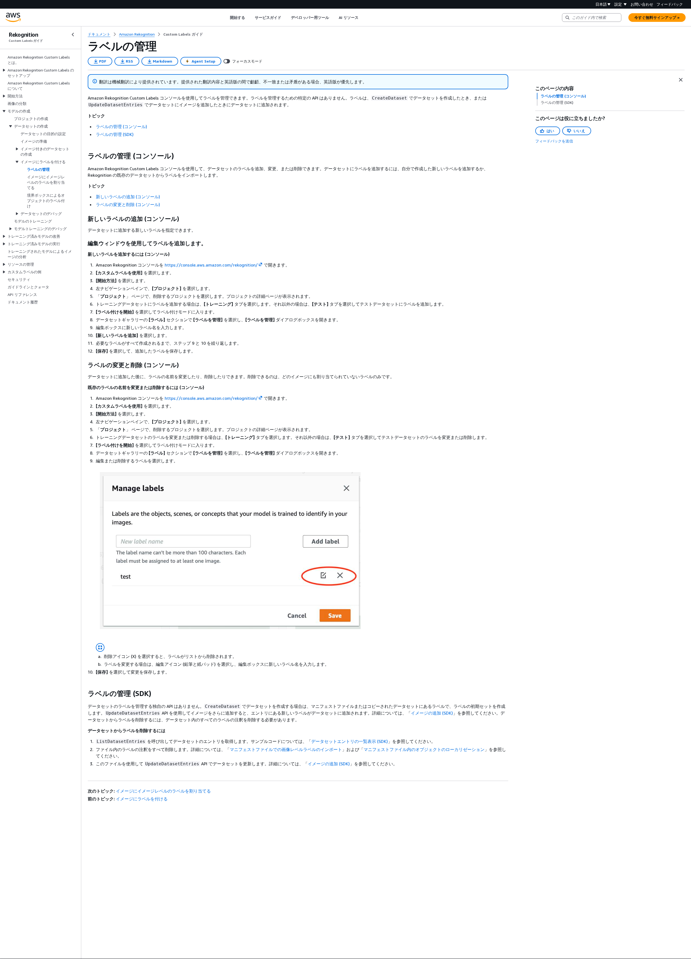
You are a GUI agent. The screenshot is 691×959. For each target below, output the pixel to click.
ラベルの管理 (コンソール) (121, 126)
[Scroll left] (225, 17)
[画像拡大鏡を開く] (100, 647)
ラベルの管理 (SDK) (115, 134)
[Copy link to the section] (83, 156)
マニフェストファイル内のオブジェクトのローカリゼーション (424, 749)
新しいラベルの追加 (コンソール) (128, 196)
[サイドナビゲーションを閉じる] (73, 34)
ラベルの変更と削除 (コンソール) (128, 204)
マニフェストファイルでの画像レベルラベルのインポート (286, 749)
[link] (183, 34)
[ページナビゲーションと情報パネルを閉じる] (681, 80)
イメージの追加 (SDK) (432, 713)
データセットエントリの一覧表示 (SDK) (349, 741)
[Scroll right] (362, 17)
